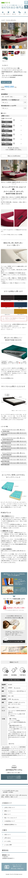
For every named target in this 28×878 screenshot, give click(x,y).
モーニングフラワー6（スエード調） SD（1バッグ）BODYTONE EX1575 (13, 438)
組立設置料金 (5, 94)
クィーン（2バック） (11, 20)
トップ (3, 20)
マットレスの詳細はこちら (7, 378)
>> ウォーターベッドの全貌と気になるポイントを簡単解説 (14, 776)
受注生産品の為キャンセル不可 (9, 105)
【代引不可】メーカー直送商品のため (10, 100)
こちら (16, 790)
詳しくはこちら (17, 687)
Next (25, 36)
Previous (2, 36)
